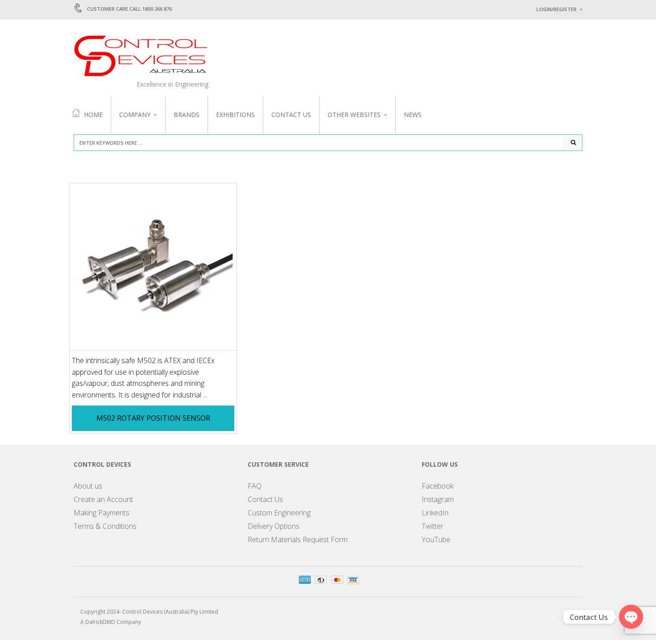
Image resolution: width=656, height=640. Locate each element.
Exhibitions (235, 114)
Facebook (437, 486)
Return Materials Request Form (298, 539)
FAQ (255, 486)
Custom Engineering (279, 513)
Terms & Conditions (105, 526)
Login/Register (556, 9)
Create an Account (103, 499)
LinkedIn (435, 513)
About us (88, 486)
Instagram (438, 499)
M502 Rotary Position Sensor (153, 418)
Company (134, 114)
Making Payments (101, 513)
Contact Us (291, 114)
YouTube (436, 539)
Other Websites (354, 114)
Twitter (433, 526)
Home (93, 114)
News (413, 114)
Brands (186, 114)
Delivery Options (273, 526)
